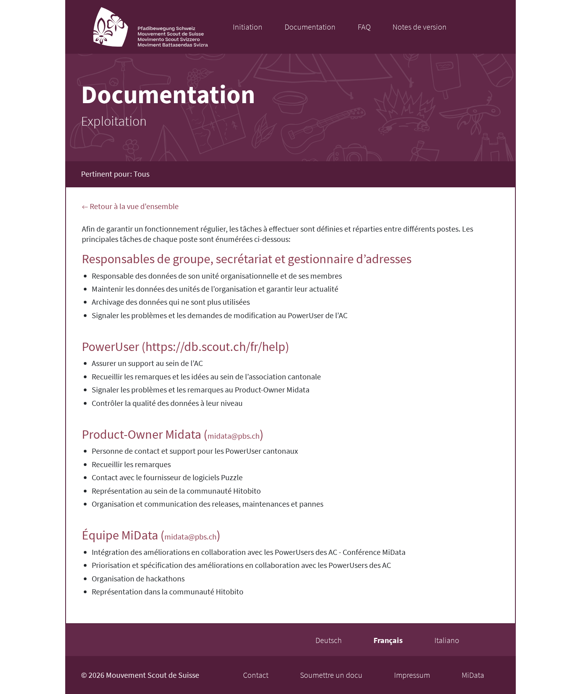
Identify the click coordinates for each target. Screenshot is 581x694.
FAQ (364, 27)
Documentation (310, 27)
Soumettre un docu (331, 675)
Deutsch (328, 640)
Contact (255, 675)
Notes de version (419, 27)
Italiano (446, 640)
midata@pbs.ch (234, 436)
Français (388, 640)
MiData (473, 675)
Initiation (247, 27)
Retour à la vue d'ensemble (133, 206)
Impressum (412, 675)
